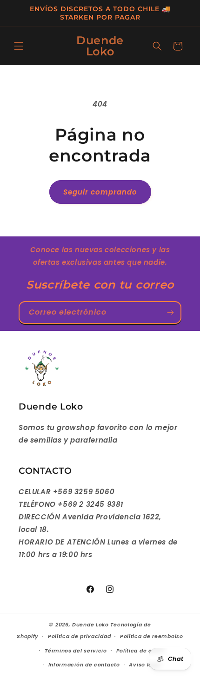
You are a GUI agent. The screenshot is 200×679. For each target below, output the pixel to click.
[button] (18, 46)
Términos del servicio (76, 650)
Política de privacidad (79, 636)
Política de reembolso (151, 636)
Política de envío (140, 650)
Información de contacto (84, 664)
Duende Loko (90, 624)
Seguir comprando (100, 192)
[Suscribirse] (170, 312)
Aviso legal (145, 664)
